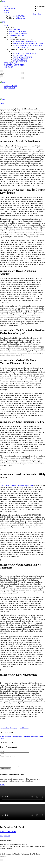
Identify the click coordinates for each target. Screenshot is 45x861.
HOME (7, 25)
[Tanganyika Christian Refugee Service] (2, 1)
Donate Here (37, 14)
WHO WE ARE (14, 29)
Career (6, 10)
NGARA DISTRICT (20, 59)
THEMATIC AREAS (16, 35)
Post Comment (5, 768)
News (6, 6)
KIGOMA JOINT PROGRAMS (24, 41)
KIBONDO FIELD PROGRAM (24, 53)
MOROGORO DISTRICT (22, 57)
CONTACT (8, 67)
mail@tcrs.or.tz (20, 18)
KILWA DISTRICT (20, 61)
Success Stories (9, 8)
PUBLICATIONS (10, 63)
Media (6, 12)
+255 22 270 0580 (18, 16)
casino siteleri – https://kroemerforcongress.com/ (16, 485)
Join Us (2, 785)
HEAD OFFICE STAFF (17, 31)
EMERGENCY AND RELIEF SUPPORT (28, 43)
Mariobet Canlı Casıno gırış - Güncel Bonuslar (14, 728)
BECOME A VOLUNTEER (14, 65)
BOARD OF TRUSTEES (18, 33)
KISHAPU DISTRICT (21, 55)
